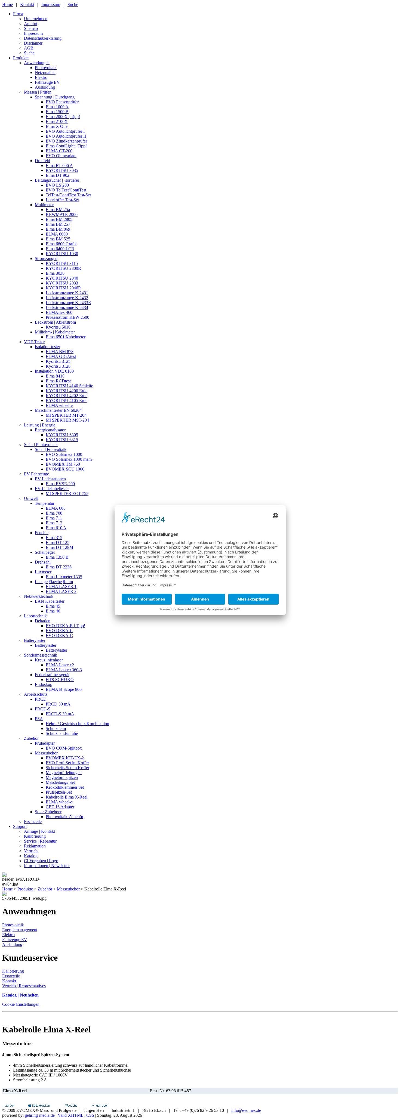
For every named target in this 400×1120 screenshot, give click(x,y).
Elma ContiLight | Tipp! (66, 146)
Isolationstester (47, 346)
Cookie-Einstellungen (20, 1004)
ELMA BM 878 (59, 351)
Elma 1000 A (57, 106)
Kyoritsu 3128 (58, 366)
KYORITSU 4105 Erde (66, 400)
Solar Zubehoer (48, 811)
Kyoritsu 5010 (58, 327)
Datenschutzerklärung (42, 38)
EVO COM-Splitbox (64, 748)
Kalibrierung (35, 836)
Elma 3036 (55, 273)
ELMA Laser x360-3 (64, 669)
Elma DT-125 (57, 542)
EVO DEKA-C (59, 635)
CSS (90, 1115)
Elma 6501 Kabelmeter (65, 337)
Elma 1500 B (57, 111)
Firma (18, 13)
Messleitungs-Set (60, 782)
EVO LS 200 (57, 185)
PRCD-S (42, 709)
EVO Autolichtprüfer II (66, 136)
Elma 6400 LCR (60, 248)
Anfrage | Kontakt (39, 831)
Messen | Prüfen (37, 92)
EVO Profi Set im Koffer (67, 762)
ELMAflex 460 (59, 312)
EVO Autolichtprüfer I (65, 131)
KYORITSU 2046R (63, 288)
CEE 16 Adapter (60, 807)
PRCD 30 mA (58, 704)
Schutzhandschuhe (62, 733)
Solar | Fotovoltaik (50, 449)
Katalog (31, 855)
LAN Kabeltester (49, 601)
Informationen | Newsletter (47, 865)
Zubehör (31, 738)
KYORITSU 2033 (62, 283)
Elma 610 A (56, 527)
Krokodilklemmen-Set (65, 787)
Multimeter (44, 204)
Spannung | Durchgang (55, 97)
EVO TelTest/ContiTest (66, 190)
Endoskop (43, 684)
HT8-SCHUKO (60, 679)
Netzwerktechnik (38, 596)
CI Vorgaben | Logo (41, 860)
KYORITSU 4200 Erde (66, 390)
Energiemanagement (19, 929)
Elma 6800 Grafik (61, 244)
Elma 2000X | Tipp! (63, 116)
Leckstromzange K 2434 (67, 307)
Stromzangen (46, 258)
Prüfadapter (45, 743)
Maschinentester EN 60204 (58, 410)
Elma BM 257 (58, 224)
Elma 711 (54, 518)
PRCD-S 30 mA (60, 713)
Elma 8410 (55, 376)
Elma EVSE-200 (60, 483)
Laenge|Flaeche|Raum (54, 581)
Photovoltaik (46, 67)
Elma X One (56, 126)
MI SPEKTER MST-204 (67, 420)
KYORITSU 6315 (62, 439)
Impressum (50, 4)
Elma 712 (54, 523)
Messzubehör (46, 753)
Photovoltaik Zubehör (64, 816)
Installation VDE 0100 (54, 371)
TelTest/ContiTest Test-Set (68, 195)
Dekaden (42, 620)
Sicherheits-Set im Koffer (67, 767)
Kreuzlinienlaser (49, 660)
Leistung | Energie (39, 425)
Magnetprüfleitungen (64, 772)
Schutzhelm (56, 728)
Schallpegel (45, 552)
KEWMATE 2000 (62, 214)
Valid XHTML (70, 1115)
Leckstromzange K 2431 (67, 292)
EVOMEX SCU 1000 (65, 469)
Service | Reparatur (40, 841)
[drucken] (39, 1105)
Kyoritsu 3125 (58, 361)
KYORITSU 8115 (62, 263)
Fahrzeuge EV (47, 82)
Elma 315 (54, 537)
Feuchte (41, 532)
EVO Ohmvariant (61, 155)
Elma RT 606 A (59, 165)
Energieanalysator (50, 430)
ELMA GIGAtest (61, 356)
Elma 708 (54, 513)
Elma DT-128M (59, 547)
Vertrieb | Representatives (24, 985)
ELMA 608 (56, 508)
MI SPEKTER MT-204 (66, 415)
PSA (39, 718)
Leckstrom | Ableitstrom (55, 322)
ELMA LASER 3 (61, 591)
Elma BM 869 (58, 229)
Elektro (41, 77)
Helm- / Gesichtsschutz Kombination (77, 723)
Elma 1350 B (57, 557)
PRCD (41, 699)
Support (20, 826)
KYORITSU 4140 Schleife (69, 385)
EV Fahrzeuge (36, 474)
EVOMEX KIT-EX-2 (65, 758)
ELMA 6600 (57, 234)
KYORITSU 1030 (62, 253)
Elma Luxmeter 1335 (64, 576)
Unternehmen (35, 18)
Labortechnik (35, 616)
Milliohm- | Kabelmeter (55, 332)
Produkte (21, 57)
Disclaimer (33, 43)
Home (7, 4)
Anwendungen (37, 62)
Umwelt (31, 498)
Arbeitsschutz (35, 694)
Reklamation (35, 846)
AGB (28, 48)
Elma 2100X (57, 121)
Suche (72, 4)
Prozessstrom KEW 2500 (67, 317)
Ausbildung (45, 87)
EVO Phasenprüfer (62, 102)
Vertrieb (31, 851)
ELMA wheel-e (59, 405)
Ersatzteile (33, 821)
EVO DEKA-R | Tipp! (65, 625)
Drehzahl (43, 562)
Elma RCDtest (58, 381)
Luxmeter (43, 572)
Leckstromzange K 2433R (68, 302)
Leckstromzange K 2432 (67, 297)
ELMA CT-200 (59, 150)
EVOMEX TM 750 (63, 464)
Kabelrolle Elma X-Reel (66, 797)
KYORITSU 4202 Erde (66, 395)
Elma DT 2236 (59, 567)
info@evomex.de (246, 1110)
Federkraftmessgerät (52, 674)
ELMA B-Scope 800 (64, 689)
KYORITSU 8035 (62, 170)
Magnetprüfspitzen (62, 777)
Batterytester (34, 640)
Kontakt (27, 4)
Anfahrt (30, 23)
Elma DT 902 (57, 175)
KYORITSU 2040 (62, 278)
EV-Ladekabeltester (52, 488)
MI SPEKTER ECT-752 (67, 493)
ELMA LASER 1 (61, 586)
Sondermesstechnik (40, 655)
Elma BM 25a (58, 209)
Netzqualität (45, 72)
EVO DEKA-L (59, 630)
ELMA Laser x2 (60, 665)
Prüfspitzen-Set (59, 792)
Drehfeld (42, 160)
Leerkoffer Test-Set (62, 199)
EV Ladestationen (50, 479)
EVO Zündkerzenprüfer (66, 141)
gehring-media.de (40, 1115)
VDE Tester (34, 341)
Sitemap (31, 28)
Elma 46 (53, 611)
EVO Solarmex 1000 (64, 454)
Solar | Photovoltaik (41, 444)
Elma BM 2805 (59, 219)
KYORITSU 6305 (62, 434)
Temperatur (44, 503)
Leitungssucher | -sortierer (57, 180)
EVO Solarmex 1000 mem (69, 459)
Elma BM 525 (58, 239)
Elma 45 (53, 606)
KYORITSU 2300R (63, 268)
